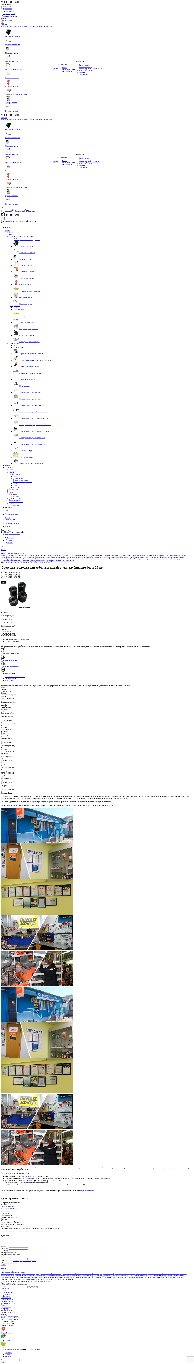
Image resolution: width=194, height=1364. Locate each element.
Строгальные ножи (126, 557)
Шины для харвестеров (9, 555)
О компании (5, 1289)
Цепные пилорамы (132, 555)
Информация (13, 494)
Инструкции (5, 1309)
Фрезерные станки (119, 555)
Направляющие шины (12, 561)
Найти (3, 1362)
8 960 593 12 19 (6, 18)
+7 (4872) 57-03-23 (7, 1204)
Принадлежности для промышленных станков (51, 559)
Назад (11, 232)
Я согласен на (19, 1261)
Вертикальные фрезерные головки (63, 555)
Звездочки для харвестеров (41, 555)
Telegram (10, 540)
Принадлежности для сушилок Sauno (121, 559)
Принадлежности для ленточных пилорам (105, 557)
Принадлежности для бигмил (77, 559)
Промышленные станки (14, 557)
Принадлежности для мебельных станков (20, 559)
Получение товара (7, 1299)
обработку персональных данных (24, 1261)
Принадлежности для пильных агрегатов (77, 557)
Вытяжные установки (55, 557)
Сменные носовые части (83, 555)
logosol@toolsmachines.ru (11, 534)
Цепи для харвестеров (24, 555)
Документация (6, 1307)
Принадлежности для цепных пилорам (146, 557)
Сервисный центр (19, 478)
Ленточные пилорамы (169, 555)
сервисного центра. (87, 1191)
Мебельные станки (28, 557)
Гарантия (4, 1305)
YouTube (10, 543)
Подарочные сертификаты (10, 653)
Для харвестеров (18, 309)
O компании (13, 471)
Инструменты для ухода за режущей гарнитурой (37, 561)
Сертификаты (5, 1294)
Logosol (3, 689)
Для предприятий (7, 1301)
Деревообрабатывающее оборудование (26, 240)
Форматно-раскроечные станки (102, 555)
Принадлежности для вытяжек (144, 559)
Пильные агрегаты (145, 555)
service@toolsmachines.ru (9, 1208)
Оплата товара (6, 1298)
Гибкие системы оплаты (9, 660)
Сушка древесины (41, 557)
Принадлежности (19, 347)
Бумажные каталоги (8, 1303)
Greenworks (30, 1178)
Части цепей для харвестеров (64, 561)
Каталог (11, 234)
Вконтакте (10, 538)
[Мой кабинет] (2, 208)
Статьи (3, 1290)
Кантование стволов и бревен (165, 559)
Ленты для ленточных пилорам (98, 559)
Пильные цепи (157, 555)
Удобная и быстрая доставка (10, 667)
